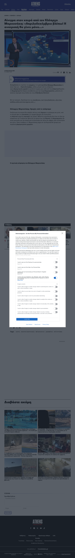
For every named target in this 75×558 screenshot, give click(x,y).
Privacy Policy (46, 324)
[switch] (56, 262)
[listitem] (37, 259)
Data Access (37, 324)
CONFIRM (27, 319)
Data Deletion (29, 324)
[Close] (62, 233)
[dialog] (37, 279)
